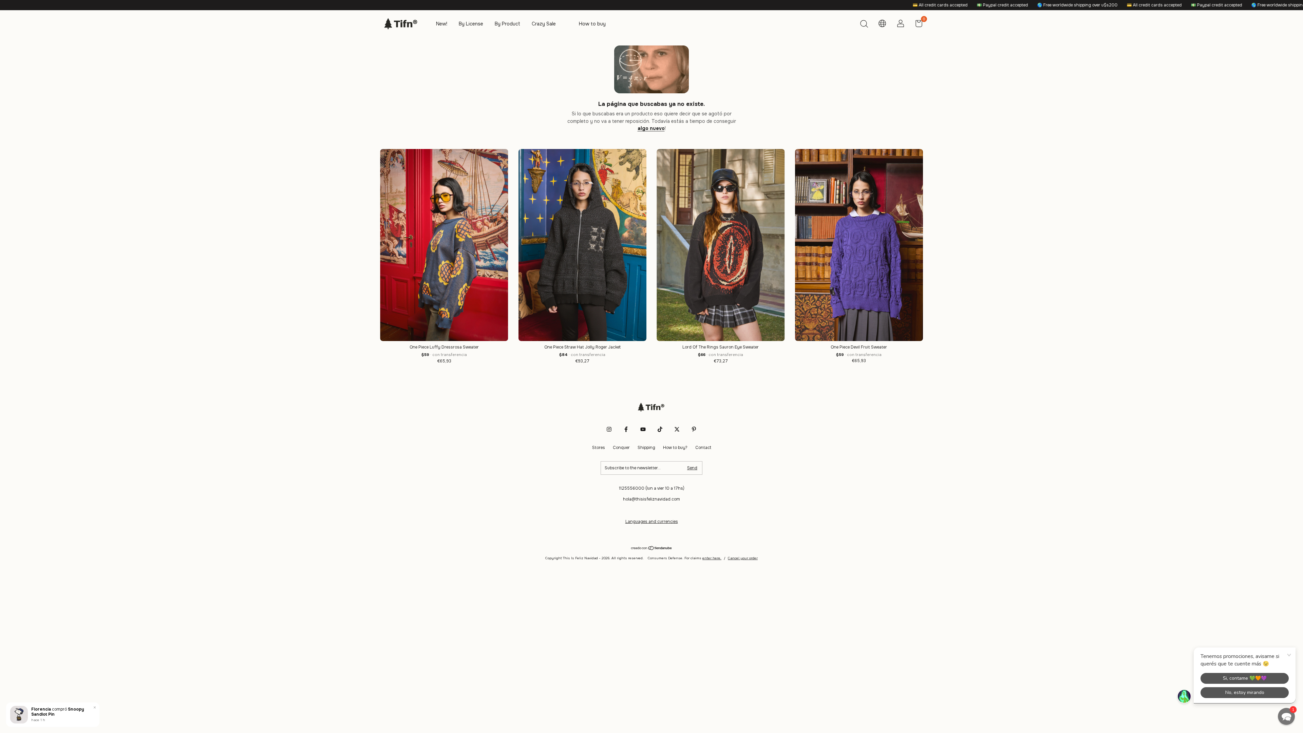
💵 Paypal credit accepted (885, 5)
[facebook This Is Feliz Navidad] (626, 429)
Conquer (621, 447)
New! (441, 24)
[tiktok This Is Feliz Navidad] (660, 429)
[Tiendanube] (651, 549)
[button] (1286, 716)
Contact (703, 447)
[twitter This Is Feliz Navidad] (677, 429)
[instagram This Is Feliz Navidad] (609, 429)
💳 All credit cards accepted (823, 5)
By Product (507, 24)
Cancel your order (743, 558)
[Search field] (864, 25)
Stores (598, 447)
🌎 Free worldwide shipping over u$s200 (960, 5)
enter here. (711, 558)
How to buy (592, 24)
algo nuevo (651, 128)
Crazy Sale (544, 24)
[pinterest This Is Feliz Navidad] (694, 429)
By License (471, 24)
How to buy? (675, 447)
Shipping (646, 447)
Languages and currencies (651, 521)
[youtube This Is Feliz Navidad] (643, 429)
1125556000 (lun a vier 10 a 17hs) (651, 488)
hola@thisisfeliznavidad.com (651, 499)
